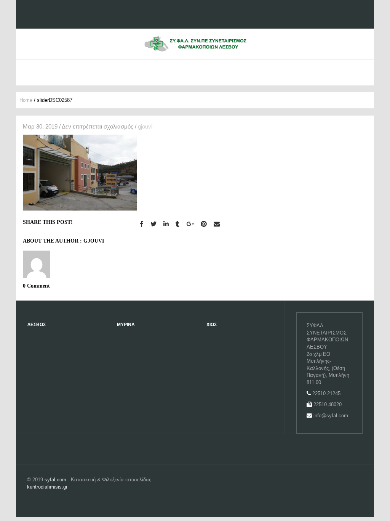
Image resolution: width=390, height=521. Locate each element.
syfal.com (55, 479)
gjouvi (145, 126)
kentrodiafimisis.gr (47, 487)
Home (25, 100)
